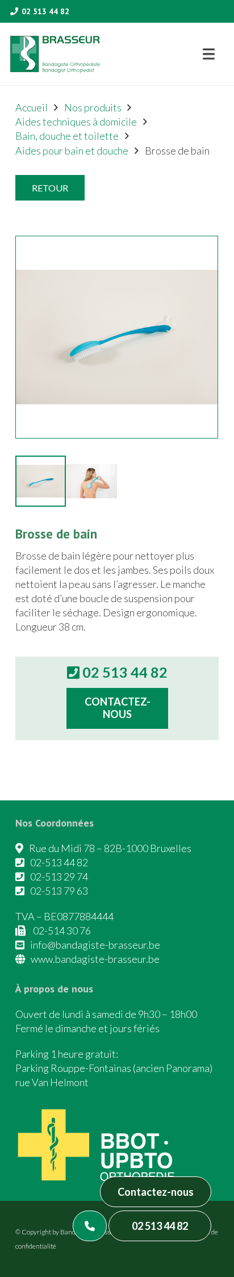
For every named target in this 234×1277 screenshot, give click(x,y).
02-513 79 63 (59, 890)
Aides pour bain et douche (71, 150)
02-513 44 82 (59, 862)
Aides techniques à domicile (76, 121)
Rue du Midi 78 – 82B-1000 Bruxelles (110, 848)
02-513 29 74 (59, 876)
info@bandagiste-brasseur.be (95, 944)
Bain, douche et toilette (67, 136)
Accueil (31, 107)
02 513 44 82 (160, 1226)
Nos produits (93, 107)
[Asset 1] (55, 54)
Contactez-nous (156, 1192)
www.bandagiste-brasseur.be (95, 959)
